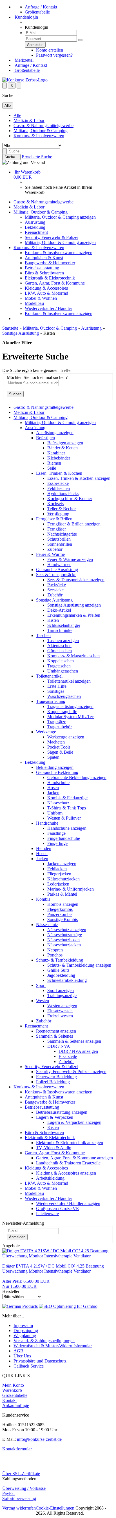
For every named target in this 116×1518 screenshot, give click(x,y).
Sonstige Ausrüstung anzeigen (74, 605)
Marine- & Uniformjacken (70, 889)
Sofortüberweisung (19, 1498)
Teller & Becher (61, 508)
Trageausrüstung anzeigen (70, 706)
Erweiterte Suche (37, 156)
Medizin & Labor (29, 120)
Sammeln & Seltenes (54, 1036)
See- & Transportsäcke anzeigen (75, 579)
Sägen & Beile (60, 752)
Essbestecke (58, 483)
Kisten (53, 620)
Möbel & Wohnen (41, 298)
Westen (42, 1000)
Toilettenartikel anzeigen (69, 681)
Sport (41, 985)
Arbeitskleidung (50, 1178)
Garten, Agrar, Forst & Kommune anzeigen (74, 1157)
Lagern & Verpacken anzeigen (74, 1122)
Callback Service (29, 1366)
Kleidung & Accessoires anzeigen (66, 1173)
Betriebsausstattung (42, 267)
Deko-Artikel (59, 610)
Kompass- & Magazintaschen (73, 655)
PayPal (8, 1493)
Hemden (43, 848)
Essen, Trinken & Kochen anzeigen (78, 478)
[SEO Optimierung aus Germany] (68, 1306)
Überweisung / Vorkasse (24, 1488)
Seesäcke (55, 589)
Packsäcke (56, 584)
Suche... (11, 157)
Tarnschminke (59, 630)
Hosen (53, 787)
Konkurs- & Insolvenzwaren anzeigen (58, 252)
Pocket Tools (58, 747)
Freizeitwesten (60, 1015)
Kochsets (55, 503)
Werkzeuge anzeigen (65, 736)
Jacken (53, 792)
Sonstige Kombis (62, 919)
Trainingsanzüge (62, 995)
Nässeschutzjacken (64, 944)
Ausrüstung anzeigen (54, 432)
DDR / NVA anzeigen (78, 1051)
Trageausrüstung (50, 701)
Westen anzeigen (62, 1005)
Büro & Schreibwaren (44, 272)
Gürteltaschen (59, 650)
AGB (18, 1350)
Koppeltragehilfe (62, 711)
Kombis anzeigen (62, 904)
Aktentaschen (59, 645)
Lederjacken (58, 884)
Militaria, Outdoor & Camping (41, 130)
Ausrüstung (35, 222)
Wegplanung (25, 1335)
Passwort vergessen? (54, 55)
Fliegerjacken (59, 873)
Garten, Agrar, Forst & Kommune (55, 283)
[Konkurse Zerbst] (25, 79)
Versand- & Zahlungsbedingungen (44, 1340)
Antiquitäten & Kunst (44, 257)
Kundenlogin (26, 17)
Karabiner (56, 452)
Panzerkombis (59, 914)
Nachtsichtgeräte (62, 534)
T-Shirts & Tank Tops (66, 807)
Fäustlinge (56, 833)
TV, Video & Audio (53, 1147)
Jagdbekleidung (61, 975)
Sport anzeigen (60, 990)
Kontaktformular (17, 1448)
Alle (17, 115)
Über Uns (22, 1355)
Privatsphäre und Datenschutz (40, 1361)
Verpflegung (58, 513)
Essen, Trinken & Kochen (59, 473)
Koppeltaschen (60, 660)
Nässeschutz (58, 802)
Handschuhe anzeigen (66, 828)
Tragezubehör (59, 726)
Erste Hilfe (56, 686)
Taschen (43, 635)
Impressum (23, 1325)
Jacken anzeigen (61, 863)
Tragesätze (56, 721)
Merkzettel (24, 60)
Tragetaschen (59, 665)
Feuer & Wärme (50, 554)
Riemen (54, 463)
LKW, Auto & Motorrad (46, 293)
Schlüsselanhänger (63, 625)
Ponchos (55, 955)
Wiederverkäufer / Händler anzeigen (68, 1203)
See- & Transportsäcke (56, 574)
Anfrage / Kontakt (41, 7)
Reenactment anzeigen (56, 1031)
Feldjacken (57, 868)
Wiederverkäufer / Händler (48, 308)
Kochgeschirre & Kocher (69, 498)
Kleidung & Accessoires (46, 288)
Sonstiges (55, 691)
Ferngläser (56, 529)
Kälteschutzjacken (63, 878)
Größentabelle (37, 12)
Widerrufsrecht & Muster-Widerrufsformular (53, 1345)
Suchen (15, 394)
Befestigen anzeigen (65, 442)
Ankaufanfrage (15, 1405)
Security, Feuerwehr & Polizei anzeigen (71, 1071)
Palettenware (47, 1213)
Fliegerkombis (60, 909)
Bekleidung (35, 227)
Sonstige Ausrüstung (54, 600)
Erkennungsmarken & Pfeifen (73, 615)
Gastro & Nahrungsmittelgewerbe (43, 125)
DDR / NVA (58, 1046)
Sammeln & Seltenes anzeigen (74, 1041)
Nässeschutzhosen (63, 939)
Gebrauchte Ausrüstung (57, 569)
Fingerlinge (57, 843)
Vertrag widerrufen (19, 1508)
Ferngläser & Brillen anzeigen (74, 523)
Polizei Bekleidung (53, 1081)
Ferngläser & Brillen (54, 518)
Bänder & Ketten (62, 447)
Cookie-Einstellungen (55, 1508)
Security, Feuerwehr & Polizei (51, 237)
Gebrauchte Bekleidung (57, 772)
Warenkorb (12, 1390)
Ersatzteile (68, 1056)
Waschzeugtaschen (64, 696)
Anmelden (17, 1237)
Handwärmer (59, 564)
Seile (51, 468)
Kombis (43, 899)
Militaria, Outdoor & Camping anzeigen (60, 217)
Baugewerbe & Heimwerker (50, 262)
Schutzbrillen (59, 539)
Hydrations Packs (63, 493)
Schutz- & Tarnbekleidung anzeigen (79, 965)
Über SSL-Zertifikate (21, 1473)
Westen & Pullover (64, 818)
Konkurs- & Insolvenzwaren (39, 135)
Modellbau (34, 303)
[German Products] (20, 1306)
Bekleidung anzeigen (54, 767)
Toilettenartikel (49, 676)
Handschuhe (58, 782)
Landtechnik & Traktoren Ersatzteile (68, 1162)
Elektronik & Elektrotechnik (50, 278)
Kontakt (9, 1400)
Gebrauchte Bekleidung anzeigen (76, 777)
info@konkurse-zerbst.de (39, 1439)
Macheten (56, 742)
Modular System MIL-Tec (70, 716)
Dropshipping (26, 1330)
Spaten (53, 757)
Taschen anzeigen (63, 640)
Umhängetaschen (62, 671)
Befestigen (45, 437)
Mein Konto (13, 1385)
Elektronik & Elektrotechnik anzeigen (69, 1142)
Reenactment (36, 232)
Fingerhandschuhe (63, 838)
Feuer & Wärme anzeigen (70, 559)
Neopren (55, 949)
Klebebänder (58, 458)
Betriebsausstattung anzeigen (61, 1112)
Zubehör (55, 549)
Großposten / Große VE (57, 1208)
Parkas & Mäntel (62, 894)
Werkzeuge (46, 731)
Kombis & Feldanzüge (67, 797)
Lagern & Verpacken (54, 1117)
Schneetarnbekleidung (67, 980)
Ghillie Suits (58, 970)
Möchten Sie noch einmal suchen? (37, 377)
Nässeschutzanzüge (64, 934)
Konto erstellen (49, 50)
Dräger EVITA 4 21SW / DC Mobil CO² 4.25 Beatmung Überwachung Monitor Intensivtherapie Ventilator (53, 1268)
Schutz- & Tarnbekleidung (59, 960)
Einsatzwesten (60, 1010)
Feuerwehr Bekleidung (56, 1076)
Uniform (55, 813)
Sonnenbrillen (59, 544)
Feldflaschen (58, 488)
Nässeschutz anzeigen (66, 929)
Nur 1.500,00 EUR (26, 1284)
